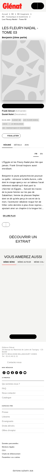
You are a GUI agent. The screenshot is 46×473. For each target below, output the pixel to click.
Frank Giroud (14, 111)
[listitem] (4, 373)
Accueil (5, 14)
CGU (4, 450)
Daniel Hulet (14, 114)
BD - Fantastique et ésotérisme (15, 17)
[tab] (7, 145)
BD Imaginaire (23, 14)
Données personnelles (10, 443)
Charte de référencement (11, 454)
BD (12, 14)
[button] (23, 106)
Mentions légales (8, 447)
